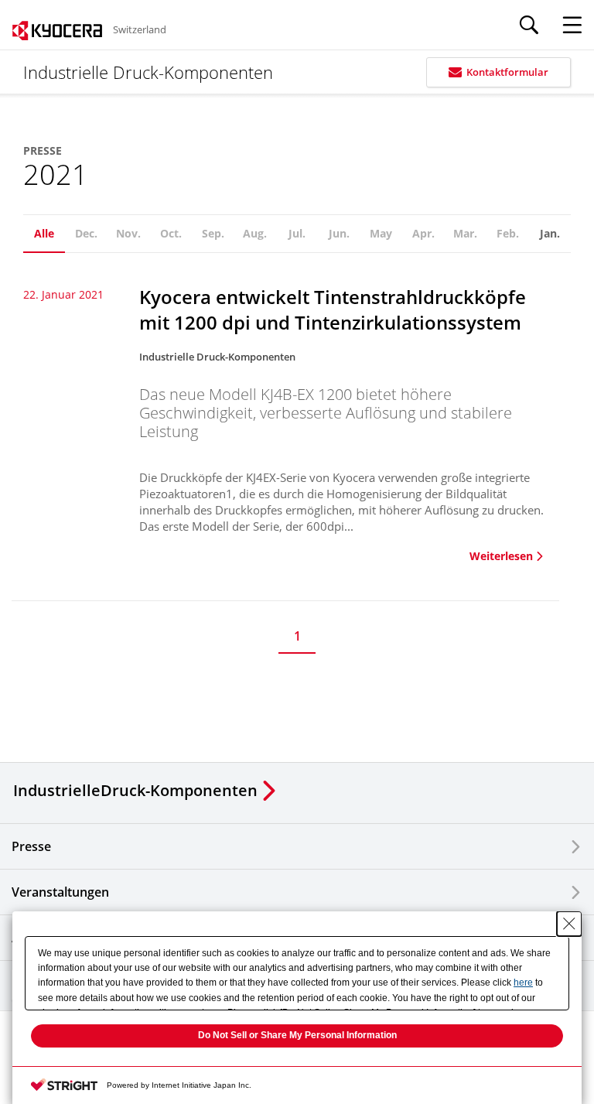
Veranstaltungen (60, 892)
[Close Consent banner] (569, 923)
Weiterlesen (501, 556)
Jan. (550, 233)
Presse (31, 846)
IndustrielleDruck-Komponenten (135, 790)
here (523, 982)
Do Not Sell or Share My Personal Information (297, 1035)
